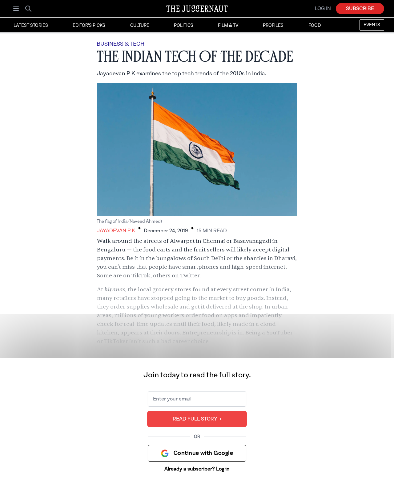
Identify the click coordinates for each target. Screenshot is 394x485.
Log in (323, 8)
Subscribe (360, 8)
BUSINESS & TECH (120, 44)
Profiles (273, 25)
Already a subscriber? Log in (197, 469)
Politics (183, 25)
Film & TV (228, 25)
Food (314, 25)
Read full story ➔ (197, 419)
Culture (139, 25)
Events (372, 25)
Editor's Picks (89, 25)
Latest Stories (31, 25)
